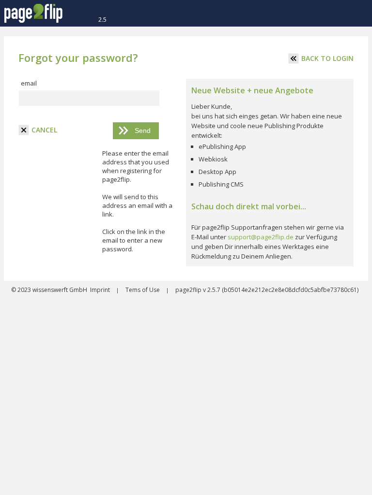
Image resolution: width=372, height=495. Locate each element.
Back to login (327, 58)
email (29, 83)
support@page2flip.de (261, 237)
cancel (44, 129)
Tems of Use (143, 290)
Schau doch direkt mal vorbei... (248, 206)
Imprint (100, 290)
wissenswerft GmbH (59, 290)
